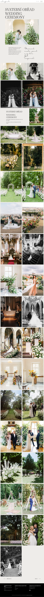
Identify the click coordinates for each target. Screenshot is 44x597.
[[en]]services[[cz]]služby (8, 590)
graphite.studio (29, 595)
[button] (41, 1)
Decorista (16, 588)
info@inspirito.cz (32, 588)
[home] (5, 1)
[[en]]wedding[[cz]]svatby (8, 587)
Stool (16, 589)
